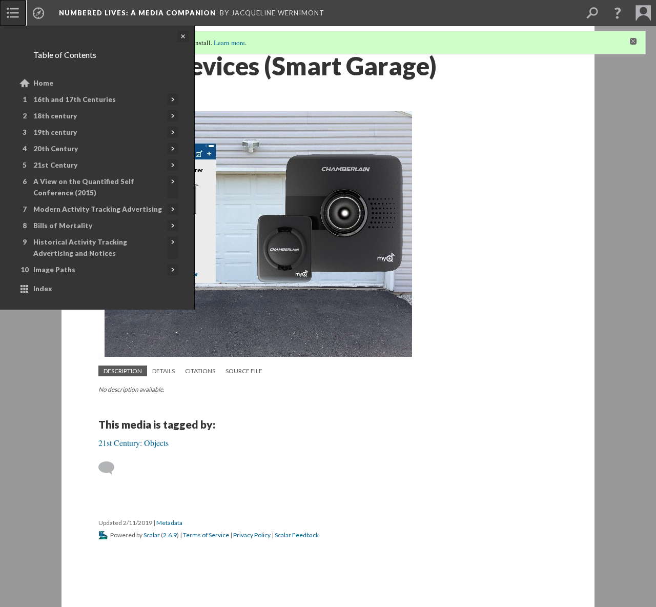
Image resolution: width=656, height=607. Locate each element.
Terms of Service (206, 535)
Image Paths (54, 270)
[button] (617, 13)
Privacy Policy (252, 535)
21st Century (55, 165)
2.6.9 (170, 535)
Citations (200, 371)
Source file (243, 371)
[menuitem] (13, 13)
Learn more (229, 42)
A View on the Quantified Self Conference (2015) (83, 187)
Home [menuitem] (43, 83)
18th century (55, 116)
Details (163, 371)
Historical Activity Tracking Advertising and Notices (80, 247)
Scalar (152, 535)
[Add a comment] (111, 468)
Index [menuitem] (42, 289)
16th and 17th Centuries (74, 99)
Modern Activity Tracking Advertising (97, 209)
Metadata (169, 523)
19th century (55, 132)
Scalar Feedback (297, 535)
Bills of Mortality (62, 225)
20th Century (55, 149)
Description (123, 371)
